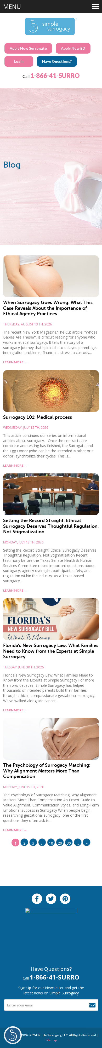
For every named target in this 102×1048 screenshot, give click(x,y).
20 (60, 843)
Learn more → (15, 362)
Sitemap (51, 1040)
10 (51, 843)
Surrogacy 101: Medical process (37, 417)
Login (19, 61)
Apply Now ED (73, 48)
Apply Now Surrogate (28, 48)
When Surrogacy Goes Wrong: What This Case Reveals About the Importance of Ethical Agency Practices (48, 308)
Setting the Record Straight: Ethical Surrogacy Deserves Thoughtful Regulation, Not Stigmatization (51, 526)
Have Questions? (57, 61)
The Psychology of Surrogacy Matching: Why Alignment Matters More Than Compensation (46, 771)
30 (69, 843)
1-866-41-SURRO (55, 75)
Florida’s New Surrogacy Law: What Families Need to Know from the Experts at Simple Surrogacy (50, 651)
